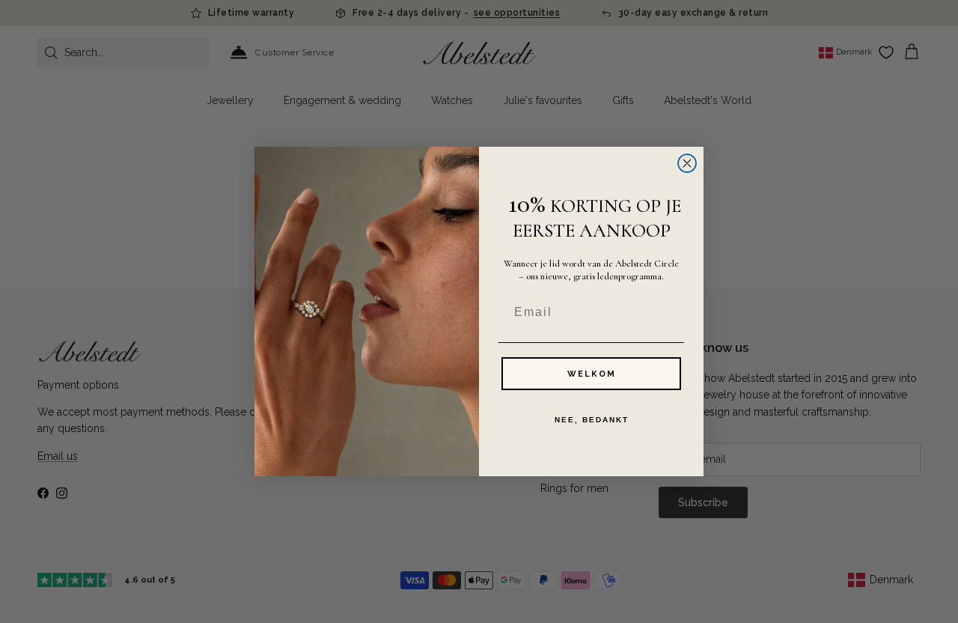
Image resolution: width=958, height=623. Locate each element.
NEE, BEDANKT (592, 420)
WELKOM (591, 374)
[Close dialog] (687, 163)
